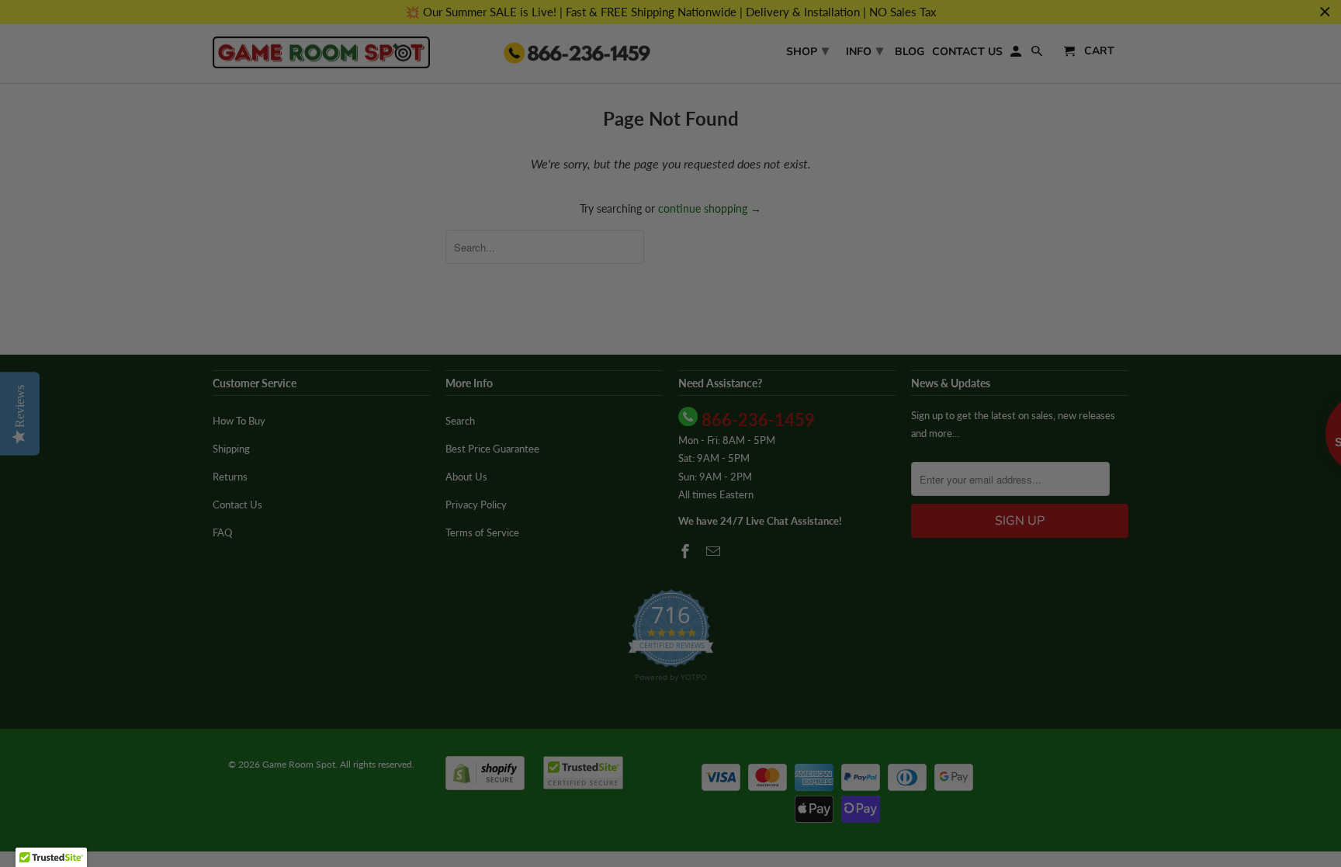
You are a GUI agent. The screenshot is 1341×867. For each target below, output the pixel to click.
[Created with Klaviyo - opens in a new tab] (670, 673)
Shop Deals (519, 548)
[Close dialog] (956, 227)
